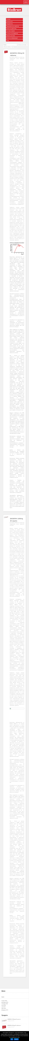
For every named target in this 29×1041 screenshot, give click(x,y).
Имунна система (10, 35)
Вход (7, 40)
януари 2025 (4, 1000)
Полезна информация (12, 38)
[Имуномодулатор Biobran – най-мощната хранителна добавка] (14, 10)
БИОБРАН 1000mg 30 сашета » (14, 1020)
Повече (16, 1039)
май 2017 (3, 1007)
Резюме (8, 19)
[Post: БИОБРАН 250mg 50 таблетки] (4, 1027)
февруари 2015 (4, 1010)
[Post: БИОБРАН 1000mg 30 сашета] (4, 1020)
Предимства (9, 23)
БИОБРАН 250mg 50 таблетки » (14, 1026)
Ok (11, 1039)
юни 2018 (3, 1005)
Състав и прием (10, 31)
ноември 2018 (4, 1003)
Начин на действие (11, 28)
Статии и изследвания (12, 33)
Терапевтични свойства (12, 26)
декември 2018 (4, 1002)
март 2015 (3, 1008)
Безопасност (9, 21)
